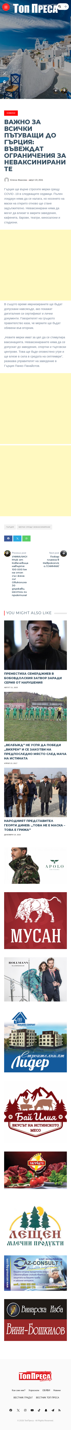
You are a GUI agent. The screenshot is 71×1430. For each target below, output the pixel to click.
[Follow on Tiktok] (39, 1410)
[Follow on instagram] (25, 1410)
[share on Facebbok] (5, 81)
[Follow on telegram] (53, 1410)
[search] (59, 6)
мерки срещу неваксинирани (34, 527)
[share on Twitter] (5, 74)
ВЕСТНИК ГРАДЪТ (23, 1397)
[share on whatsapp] (5, 66)
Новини (11, 113)
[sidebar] (65, 7)
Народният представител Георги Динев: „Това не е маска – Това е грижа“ (34, 825)
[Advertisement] (35, 265)
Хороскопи (34, 1390)
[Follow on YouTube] (33, 1410)
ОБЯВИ (46, 1390)
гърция (10, 527)
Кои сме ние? (18, 1390)
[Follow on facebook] (11, 1410)
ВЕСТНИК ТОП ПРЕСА (47, 1397)
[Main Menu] (5, 7)
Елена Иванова (18, 180)
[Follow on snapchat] (46, 1410)
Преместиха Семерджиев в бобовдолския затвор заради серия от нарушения (33, 678)
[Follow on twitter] (18, 1410)
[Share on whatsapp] (26, 538)
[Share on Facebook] (8, 538)
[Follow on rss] (60, 1410)
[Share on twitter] (17, 538)
